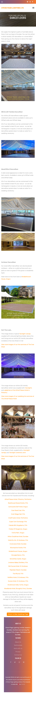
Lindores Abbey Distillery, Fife (18, 562)
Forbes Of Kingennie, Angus (18, 529)
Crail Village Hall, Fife (18, 514)
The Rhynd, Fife (18, 573)
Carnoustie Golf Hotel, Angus (18, 507)
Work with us (18, 648)
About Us (18, 642)
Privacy (18, 652)
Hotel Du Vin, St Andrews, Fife (18, 540)
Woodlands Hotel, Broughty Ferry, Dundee (18, 588)
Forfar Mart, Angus (18, 533)
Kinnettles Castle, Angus (18, 559)
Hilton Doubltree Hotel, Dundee (18, 536)
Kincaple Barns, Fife (18, 555)
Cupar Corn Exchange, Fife (18, 521)
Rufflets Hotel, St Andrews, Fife (18, 577)
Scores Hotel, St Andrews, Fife (18, 581)
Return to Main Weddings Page (18, 614)
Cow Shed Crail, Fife (18, 510)
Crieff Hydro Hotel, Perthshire (18, 518)
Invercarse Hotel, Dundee (18, 544)
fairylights (28, 388)
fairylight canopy (25, 334)
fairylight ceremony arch (17, 452)
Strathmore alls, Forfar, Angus (18, 585)
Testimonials (18, 645)
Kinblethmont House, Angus (18, 551)
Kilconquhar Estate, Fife (18, 547)
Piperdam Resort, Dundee (18, 570)
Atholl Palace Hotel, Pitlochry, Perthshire (18, 499)
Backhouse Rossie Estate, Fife (18, 503)
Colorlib (23, 684)
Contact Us (18, 655)
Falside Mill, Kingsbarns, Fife (18, 525)
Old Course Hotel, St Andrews (18, 566)
